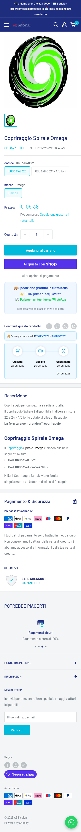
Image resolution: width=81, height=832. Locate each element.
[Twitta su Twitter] (65, 326)
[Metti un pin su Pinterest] (57, 326)
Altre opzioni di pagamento (40, 276)
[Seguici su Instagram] (16, 765)
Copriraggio (14, 448)
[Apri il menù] (6, 25)
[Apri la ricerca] (56, 24)
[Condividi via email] (74, 326)
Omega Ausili (14, 148)
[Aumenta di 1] (47, 234)
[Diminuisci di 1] (25, 234)
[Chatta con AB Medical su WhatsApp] (71, 822)
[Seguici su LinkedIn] (24, 765)
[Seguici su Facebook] (7, 765)
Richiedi (17, 730)
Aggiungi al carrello (40, 250)
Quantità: (11, 234)
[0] (73, 24)
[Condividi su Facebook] (49, 326)
